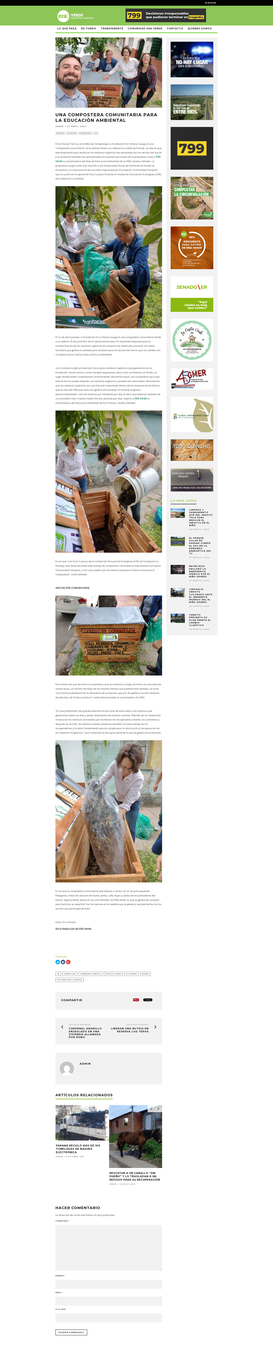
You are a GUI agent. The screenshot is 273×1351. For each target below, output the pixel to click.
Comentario (62, 1221)
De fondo (88, 28)
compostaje (70, 974)
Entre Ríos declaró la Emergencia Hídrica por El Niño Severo (199, 571)
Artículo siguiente (138, 1025)
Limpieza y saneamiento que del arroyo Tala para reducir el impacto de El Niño (201, 518)
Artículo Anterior (80, 1025)
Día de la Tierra (113, 974)
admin (59, 126)
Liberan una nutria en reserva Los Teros (130, 1030)
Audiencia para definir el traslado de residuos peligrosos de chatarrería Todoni (132, 1186)
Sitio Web (60, 1309)
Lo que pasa (67, 28)
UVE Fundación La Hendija (69, 980)
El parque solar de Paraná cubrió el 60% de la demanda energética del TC (200, 546)
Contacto (175, 28)
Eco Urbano (131, 974)
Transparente (112, 28)
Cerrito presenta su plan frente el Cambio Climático (200, 620)
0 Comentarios (85, 133)
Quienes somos (200, 28)
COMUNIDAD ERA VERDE (145, 28)
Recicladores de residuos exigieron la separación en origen (79, 1149)
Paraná (145, 974)
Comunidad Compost (90, 974)
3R (58, 974)
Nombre (60, 1276)
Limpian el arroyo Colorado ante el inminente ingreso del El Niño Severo (200, 595)
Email (58, 1292)
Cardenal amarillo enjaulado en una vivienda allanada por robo (85, 1033)
